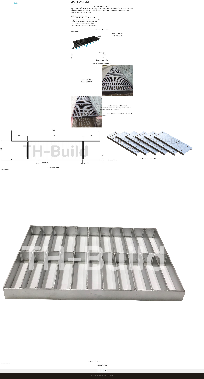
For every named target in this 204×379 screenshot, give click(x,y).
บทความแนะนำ (194, 2)
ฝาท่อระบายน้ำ (177, 2)
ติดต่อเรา (200, 2)
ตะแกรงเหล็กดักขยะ (53, 167)
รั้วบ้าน (183, 2)
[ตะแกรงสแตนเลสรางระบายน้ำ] (150, 143)
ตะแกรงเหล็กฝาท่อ (94, 361)
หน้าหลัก (166, 2)
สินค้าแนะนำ (188, 2)
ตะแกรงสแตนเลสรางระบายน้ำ (150, 158)
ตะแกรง (171, 2)
